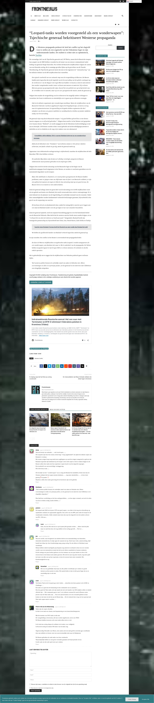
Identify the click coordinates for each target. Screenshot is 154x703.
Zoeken (110, 45)
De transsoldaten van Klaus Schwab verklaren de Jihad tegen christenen (77, 378)
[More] (86, 366)
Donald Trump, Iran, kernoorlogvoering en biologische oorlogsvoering (114, 122)
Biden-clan (37, 15)
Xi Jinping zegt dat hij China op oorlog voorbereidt (40, 378)
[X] (45, 366)
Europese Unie (78, 15)
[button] (122, 16)
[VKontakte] (123, 1)
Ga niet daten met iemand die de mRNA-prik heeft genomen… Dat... (115, 151)
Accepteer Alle (145, 699)
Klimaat (33, 20)
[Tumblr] (74, 366)
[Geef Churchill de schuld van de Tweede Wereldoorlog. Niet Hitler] (100, 89)
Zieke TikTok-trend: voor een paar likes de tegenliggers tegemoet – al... (114, 98)
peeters (38, 508)
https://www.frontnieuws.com (47, 389)
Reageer (37, 482)
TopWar (38, 55)
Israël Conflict (108, 15)
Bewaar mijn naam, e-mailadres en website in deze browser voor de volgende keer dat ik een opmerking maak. (59, 684)
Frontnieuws (46, 387)
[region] (77, 699)
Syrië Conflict (55, 20)
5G (31, 15)
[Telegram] (120, 1)
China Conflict (55, 15)
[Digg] (82, 366)
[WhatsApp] (58, 366)
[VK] (53, 366)
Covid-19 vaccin (66, 15)
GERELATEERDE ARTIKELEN (39, 409)
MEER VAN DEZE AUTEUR (57, 409)
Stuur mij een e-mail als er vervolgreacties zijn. (42, 688)
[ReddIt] (66, 366)
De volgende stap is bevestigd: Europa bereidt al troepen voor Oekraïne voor (37, 429)
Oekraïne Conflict (43, 20)
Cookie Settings (132, 699)
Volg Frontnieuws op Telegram (39, 348)
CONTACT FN (74, 20)
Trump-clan (65, 20)
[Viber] (78, 366)
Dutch (131, 1)
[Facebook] (41, 366)
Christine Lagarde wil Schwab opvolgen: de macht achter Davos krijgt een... (114, 62)
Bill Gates (46, 15)
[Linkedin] (62, 366)
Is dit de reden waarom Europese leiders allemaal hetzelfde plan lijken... (113, 79)
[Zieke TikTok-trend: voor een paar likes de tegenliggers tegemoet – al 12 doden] (100, 98)
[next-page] (33, 439)
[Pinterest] (70, 366)
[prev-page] (30, 439)
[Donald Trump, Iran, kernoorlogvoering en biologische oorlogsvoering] (100, 123)
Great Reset (98, 15)
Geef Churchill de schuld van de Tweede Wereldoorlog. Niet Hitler (115, 88)
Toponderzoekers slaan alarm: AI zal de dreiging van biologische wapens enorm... (115, 131)
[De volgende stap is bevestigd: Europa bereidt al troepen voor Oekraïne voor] (39, 420)
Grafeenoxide (88, 15)
